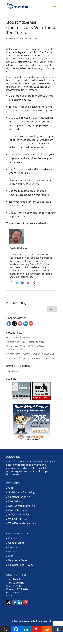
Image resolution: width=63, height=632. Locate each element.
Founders (13, 538)
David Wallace (16, 38)
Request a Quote (18, 560)
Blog (10, 555)
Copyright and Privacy (20, 564)
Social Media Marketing (21, 492)
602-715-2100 (14, 592)
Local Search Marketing (21, 505)
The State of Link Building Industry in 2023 (30, 358)
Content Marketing (19, 496)
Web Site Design (17, 519)
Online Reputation (18, 510)
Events (12, 551)
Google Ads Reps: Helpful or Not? (25, 341)
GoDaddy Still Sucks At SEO (21, 337)
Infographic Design (19, 514)
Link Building (15, 501)
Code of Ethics (16, 542)
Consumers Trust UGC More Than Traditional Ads (25, 348)
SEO (10, 488)
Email (9, 595)
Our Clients (14, 547)
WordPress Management (22, 523)
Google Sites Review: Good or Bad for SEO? (30, 354)
